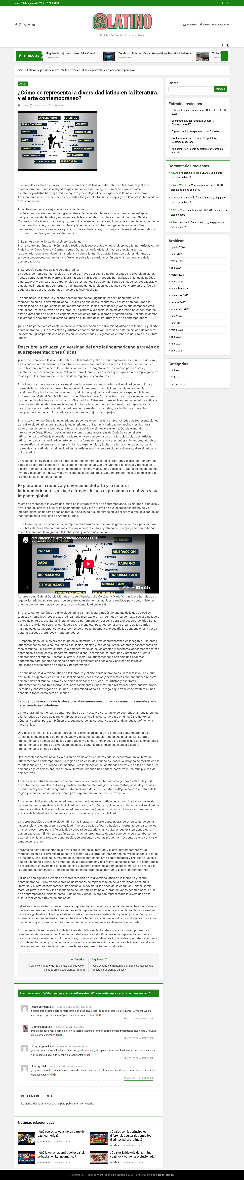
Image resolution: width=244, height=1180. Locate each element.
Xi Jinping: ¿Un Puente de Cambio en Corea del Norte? (209, 53)
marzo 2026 (177, 274)
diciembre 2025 (179, 288)
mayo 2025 (177, 329)
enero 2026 (177, 281)
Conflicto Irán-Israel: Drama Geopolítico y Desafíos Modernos (179, 3)
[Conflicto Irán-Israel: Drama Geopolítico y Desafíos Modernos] (73, 58)
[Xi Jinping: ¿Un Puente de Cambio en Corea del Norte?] (167, 58)
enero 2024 (177, 350)
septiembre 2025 (180, 309)
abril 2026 (176, 267)
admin (24, 105)
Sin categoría (178, 384)
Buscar (173, 83)
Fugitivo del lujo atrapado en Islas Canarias (195, 131)
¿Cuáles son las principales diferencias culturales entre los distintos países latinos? (130, 1135)
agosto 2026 (178, 247)
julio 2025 (176, 316)
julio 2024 (176, 343)
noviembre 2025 (179, 295)
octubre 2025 (178, 302)
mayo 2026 (177, 260)
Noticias (175, 377)
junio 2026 (176, 254)
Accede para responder (140, 1018)
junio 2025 (176, 323)
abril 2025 (176, 336)
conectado (53, 1103)
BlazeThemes (165, 1174)
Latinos (23, 84)
